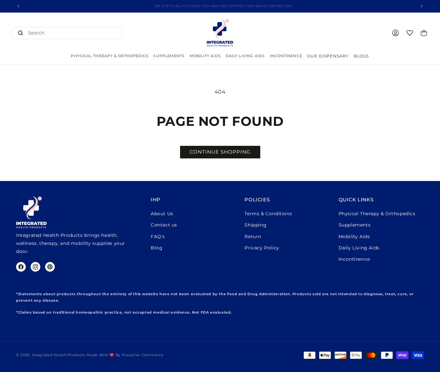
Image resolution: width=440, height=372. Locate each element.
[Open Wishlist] (410, 33)
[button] (109, 56)
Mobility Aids (354, 236)
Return (252, 236)
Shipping (255, 225)
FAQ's (158, 236)
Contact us (164, 225)
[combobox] (67, 33)
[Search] (20, 32)
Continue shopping (220, 152)
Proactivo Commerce (143, 355)
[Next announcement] (422, 6)
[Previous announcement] (18, 6)
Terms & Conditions (268, 213)
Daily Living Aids (359, 248)
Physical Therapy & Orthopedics (377, 213)
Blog (156, 248)
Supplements (355, 225)
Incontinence (354, 259)
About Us (162, 213)
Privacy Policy (261, 248)
